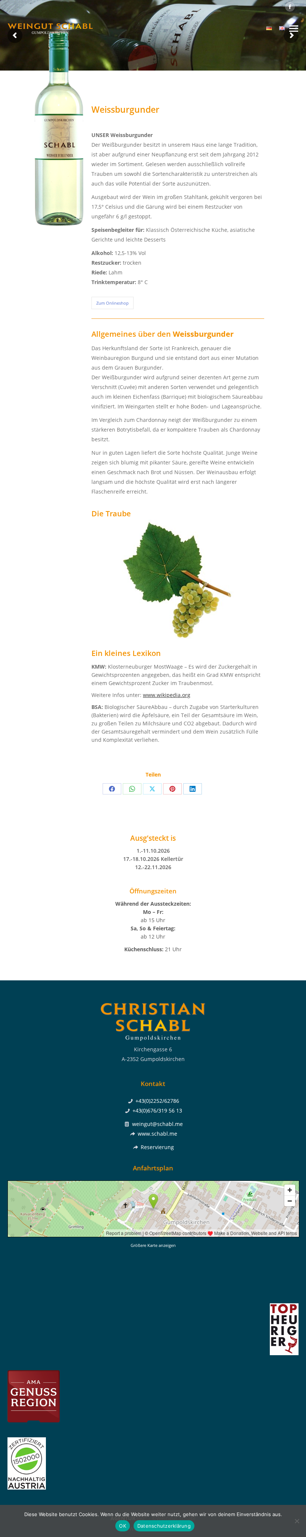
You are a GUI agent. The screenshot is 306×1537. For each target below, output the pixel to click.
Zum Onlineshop (112, 303)
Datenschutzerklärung (164, 1526)
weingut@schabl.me (157, 1123)
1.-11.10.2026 (153, 850)
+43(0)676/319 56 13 (157, 1110)
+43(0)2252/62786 (157, 1100)
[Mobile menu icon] (294, 28)
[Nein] (296, 1521)
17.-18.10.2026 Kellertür (153, 858)
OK (122, 1526)
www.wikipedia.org (166, 695)
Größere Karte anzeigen (153, 1245)
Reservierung (157, 1147)
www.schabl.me (157, 1133)
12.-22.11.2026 (153, 867)
